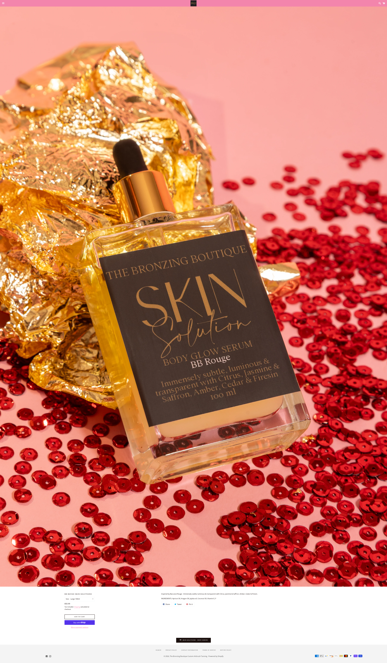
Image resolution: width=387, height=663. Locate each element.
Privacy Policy (171, 650)
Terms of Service (209, 650)
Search (158, 650)
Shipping (77, 607)
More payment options (79, 627)
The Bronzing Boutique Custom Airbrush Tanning (189, 656)
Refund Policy (225, 650)
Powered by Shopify (215, 656)
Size (67, 599)
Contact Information (189, 650)
